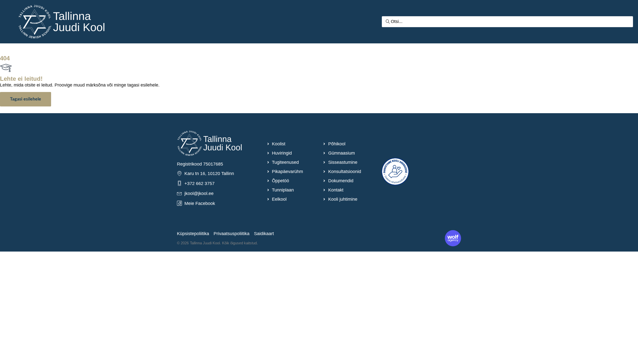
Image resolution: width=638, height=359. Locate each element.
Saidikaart (264, 233)
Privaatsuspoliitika (231, 233)
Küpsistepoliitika (193, 233)
